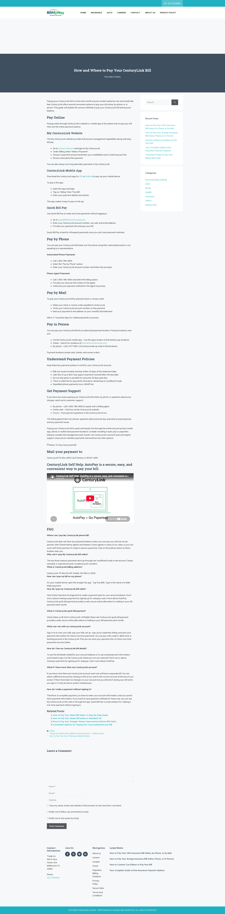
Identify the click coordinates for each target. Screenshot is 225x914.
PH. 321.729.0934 (172, 3)
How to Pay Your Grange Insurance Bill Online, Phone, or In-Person (142, 859)
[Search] (174, 102)
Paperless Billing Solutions (96, 873)
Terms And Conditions (97, 894)
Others (52, 731)
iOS (80, 176)
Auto (109, 12)
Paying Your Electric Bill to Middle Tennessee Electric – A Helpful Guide (77, 733)
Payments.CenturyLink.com (94, 343)
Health (148, 192)
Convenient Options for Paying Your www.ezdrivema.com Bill (82, 724)
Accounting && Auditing (156, 179)
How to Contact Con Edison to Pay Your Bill (131, 864)
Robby (117, 77)
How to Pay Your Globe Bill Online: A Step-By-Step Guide (80, 715)
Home (83, 12)
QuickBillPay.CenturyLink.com (71, 220)
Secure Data (98, 888)
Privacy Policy (168, 12)
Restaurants (151, 205)
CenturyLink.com (66, 148)
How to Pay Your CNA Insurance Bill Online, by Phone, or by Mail (140, 853)
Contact (135, 12)
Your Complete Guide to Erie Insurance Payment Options (137, 870)
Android (89, 176)
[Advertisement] (112, 36)
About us (150, 12)
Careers (121, 12)
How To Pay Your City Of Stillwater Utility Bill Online (70, 736)
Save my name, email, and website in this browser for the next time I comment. (85, 805)
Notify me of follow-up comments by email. (69, 812)
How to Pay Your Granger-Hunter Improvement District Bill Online (84, 721)
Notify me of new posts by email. (64, 818)
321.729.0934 (53, 877)
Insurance (96, 12)
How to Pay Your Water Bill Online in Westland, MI (77, 718)
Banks (148, 188)
